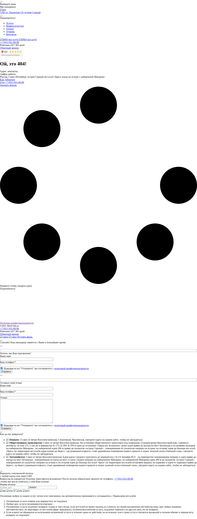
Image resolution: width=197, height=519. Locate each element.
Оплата (10, 28)
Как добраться (7, 79)
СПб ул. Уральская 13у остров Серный (20, 12)
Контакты (11, 34)
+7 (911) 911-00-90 (9, 42)
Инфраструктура (15, 26)
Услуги (10, 23)
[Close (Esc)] (1, 340)
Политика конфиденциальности (17, 323)
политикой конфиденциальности (71, 368)
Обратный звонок (9, 48)
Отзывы (10, 31)
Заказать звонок (8, 85)
